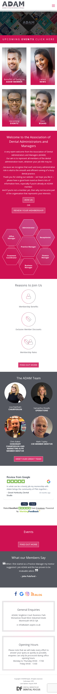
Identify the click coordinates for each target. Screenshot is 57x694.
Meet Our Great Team (28, 459)
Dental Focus (31, 689)
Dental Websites (30, 687)
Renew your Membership (29, 210)
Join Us (28, 200)
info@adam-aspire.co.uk (29, 624)
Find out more (28, 365)
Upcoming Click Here (28, 39)
